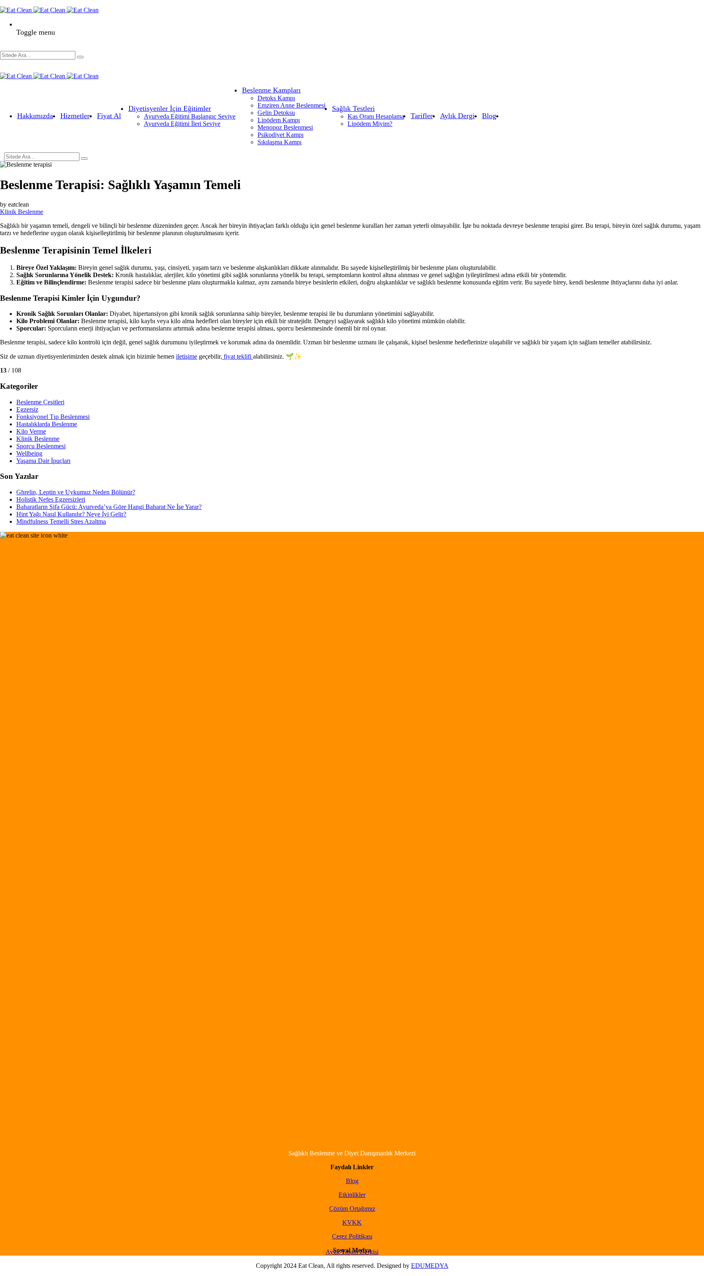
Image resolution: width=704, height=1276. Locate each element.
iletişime (186, 356)
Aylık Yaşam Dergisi (352, 1251)
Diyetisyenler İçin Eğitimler (169, 108)
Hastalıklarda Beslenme (46, 424)
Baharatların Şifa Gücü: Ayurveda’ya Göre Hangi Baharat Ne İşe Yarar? (109, 506)
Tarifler (422, 116)
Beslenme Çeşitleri (40, 402)
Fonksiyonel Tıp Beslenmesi (53, 416)
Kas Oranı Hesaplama (376, 116)
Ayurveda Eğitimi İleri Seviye (182, 123)
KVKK (352, 1222)
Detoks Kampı (276, 98)
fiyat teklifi (237, 356)
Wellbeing (29, 453)
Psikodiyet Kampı (280, 134)
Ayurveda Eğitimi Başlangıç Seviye (189, 116)
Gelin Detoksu (276, 112)
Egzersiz (27, 409)
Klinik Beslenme (21, 211)
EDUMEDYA (430, 1265)
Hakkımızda (35, 116)
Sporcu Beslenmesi (41, 446)
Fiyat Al (109, 116)
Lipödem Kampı (278, 120)
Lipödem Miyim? (370, 123)
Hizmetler (75, 116)
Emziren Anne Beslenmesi (291, 105)
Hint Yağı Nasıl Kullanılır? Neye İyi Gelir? (71, 514)
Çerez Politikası (352, 1236)
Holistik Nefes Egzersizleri (50, 499)
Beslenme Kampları (271, 90)
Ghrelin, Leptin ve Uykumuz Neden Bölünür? (75, 492)
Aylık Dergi (457, 116)
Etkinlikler (352, 1194)
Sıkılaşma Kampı (279, 142)
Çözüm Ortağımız (352, 1208)
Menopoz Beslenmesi (285, 127)
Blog (489, 116)
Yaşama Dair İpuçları (43, 460)
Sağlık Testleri (353, 108)
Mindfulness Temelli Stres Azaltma (61, 521)
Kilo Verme (31, 431)
